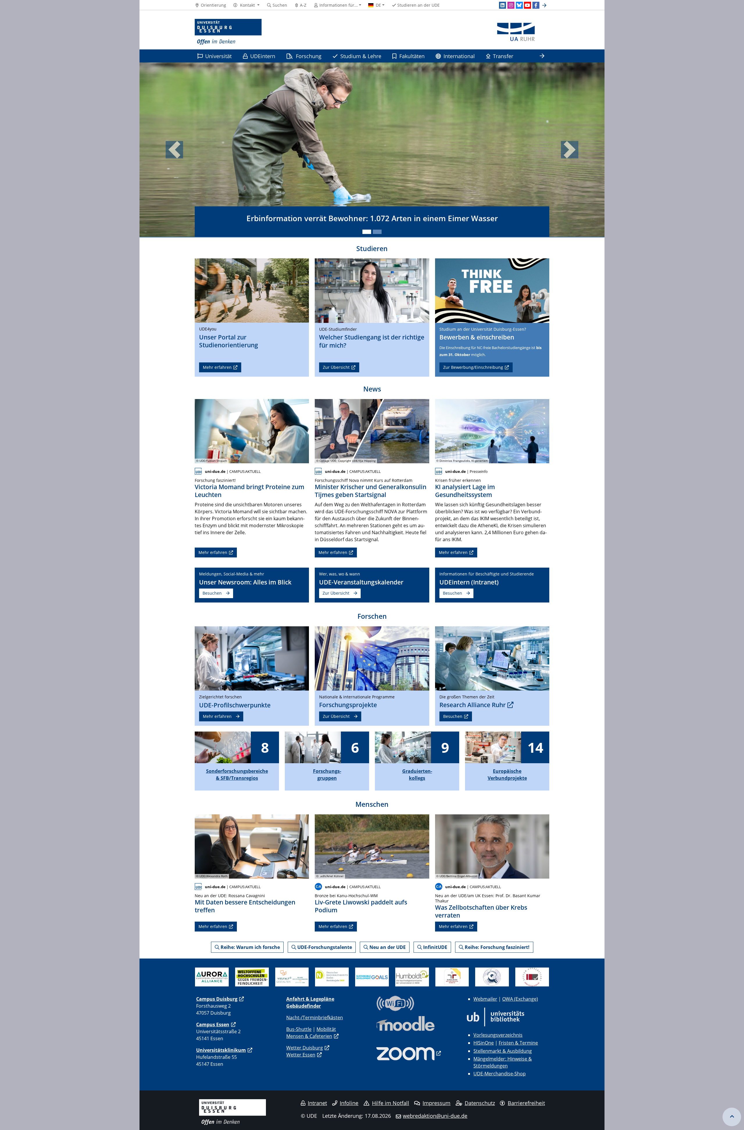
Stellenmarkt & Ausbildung (502, 1051)
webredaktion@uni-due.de (435, 1115)
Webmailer (485, 999)
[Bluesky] (519, 5)
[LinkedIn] (502, 5)
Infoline (349, 1102)
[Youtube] (527, 5)
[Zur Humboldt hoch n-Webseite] (412, 976)
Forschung (308, 56)
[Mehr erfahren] (252, 290)
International (459, 56)
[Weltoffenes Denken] (252, 976)
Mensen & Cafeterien (309, 1036)
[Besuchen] (492, 290)
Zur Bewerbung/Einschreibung (473, 367)
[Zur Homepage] (228, 32)
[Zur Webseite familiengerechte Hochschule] (452, 976)
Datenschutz (480, 1102)
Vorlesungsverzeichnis (498, 1035)
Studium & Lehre (360, 56)
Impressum (436, 1102)
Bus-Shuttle (299, 1029)
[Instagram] (510, 5)
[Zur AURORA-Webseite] (212, 976)
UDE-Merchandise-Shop (499, 1073)
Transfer (503, 56)
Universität (218, 56)
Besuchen (212, 593)
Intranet (317, 1102)
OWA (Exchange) (520, 999)
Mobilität (326, 1029)
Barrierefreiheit (526, 1102)
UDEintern (262, 56)
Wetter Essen (300, 1055)
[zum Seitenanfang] (731, 1117)
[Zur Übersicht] (372, 290)
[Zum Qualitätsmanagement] (532, 976)
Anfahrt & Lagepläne (310, 999)
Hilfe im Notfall (390, 1102)
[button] (246, 5)
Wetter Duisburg (304, 1048)
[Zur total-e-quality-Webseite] (492, 976)
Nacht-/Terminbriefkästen (314, 1017)
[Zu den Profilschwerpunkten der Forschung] (252, 658)
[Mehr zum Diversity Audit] (292, 976)
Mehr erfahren (217, 367)
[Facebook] (535, 5)
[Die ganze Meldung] (252, 431)
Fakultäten (412, 56)
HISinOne (483, 1043)
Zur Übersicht (336, 367)
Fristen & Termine (518, 1043)
